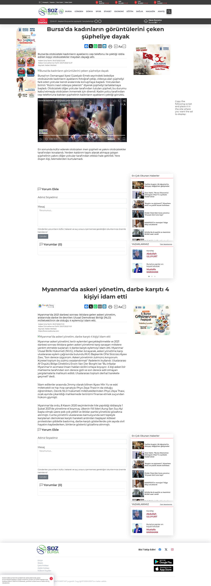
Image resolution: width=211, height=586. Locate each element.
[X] (166, 549)
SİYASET (107, 11)
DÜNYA (89, 11)
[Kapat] (51, 578)
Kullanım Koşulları (44, 571)
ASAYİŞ (161, 11)
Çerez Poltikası (43, 565)
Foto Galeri (59, 2)
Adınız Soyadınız (48, 197)
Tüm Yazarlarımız (166, 244)
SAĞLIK (139, 11)
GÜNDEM (79, 11)
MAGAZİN (150, 11)
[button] (133, 263)
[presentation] (96, 21)
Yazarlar (52, 2)
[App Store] (157, 569)
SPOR (98, 11)
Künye (40, 560)
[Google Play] (157, 562)
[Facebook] (159, 549)
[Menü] (40, 2)
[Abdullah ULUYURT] (137, 254)
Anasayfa (45, 2)
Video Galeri (68, 2)
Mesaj (41, 206)
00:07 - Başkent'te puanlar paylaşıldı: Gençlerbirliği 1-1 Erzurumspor (72, 22)
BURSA (68, 11)
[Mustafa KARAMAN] (137, 268)
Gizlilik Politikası (43, 568)
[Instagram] (172, 549)
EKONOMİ (119, 11)
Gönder (43, 236)
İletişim (40, 563)
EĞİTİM (130, 11)
